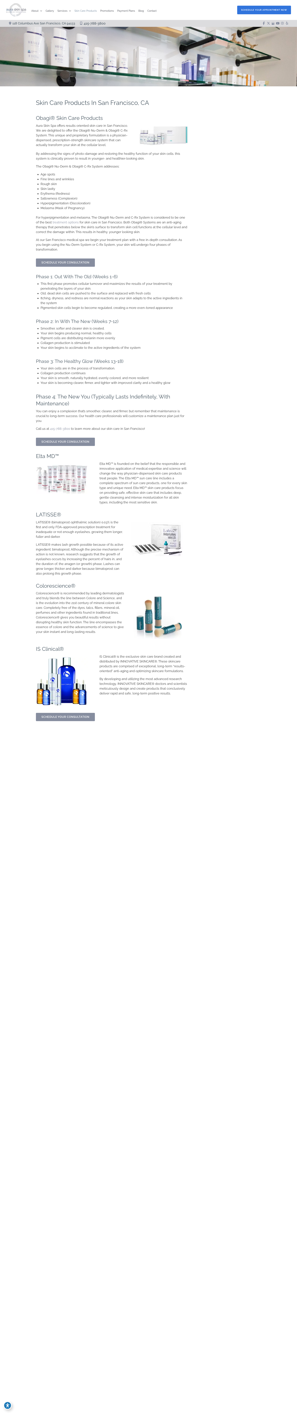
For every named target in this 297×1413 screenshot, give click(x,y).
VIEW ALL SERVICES (221, 597)
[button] (264, 10)
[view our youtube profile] (277, 23)
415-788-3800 (95, 23)
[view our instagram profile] (282, 23)
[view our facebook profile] (263, 23)
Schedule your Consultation (65, 262)
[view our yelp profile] (287, 23)
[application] (40, 11)
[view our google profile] (273, 23)
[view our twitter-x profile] (268, 23)
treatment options (66, 222)
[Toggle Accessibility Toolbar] (7, 1405)
